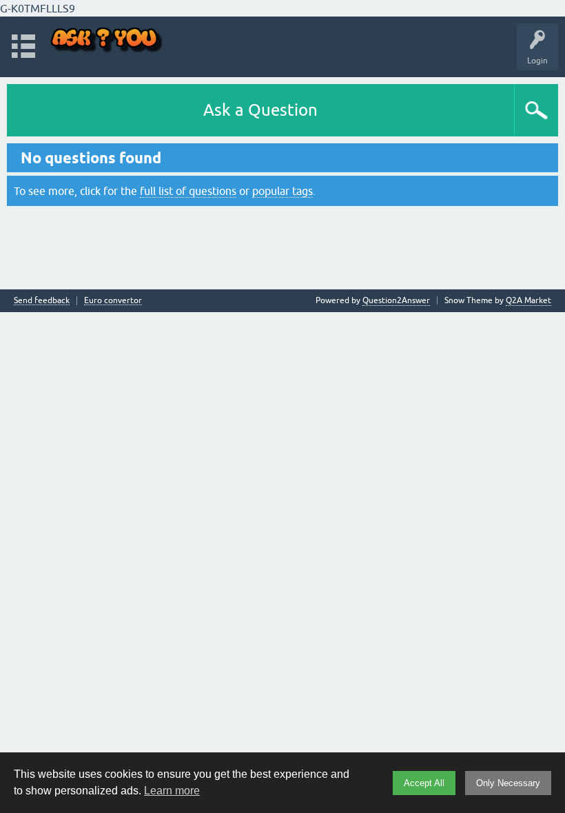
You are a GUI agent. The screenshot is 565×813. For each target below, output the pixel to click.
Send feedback (42, 300)
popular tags (282, 191)
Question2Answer (396, 300)
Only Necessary (508, 783)
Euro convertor (113, 300)
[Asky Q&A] (107, 40)
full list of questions (188, 191)
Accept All (424, 783)
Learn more (172, 790)
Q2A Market (528, 300)
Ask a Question (260, 110)
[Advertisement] (282, 246)
